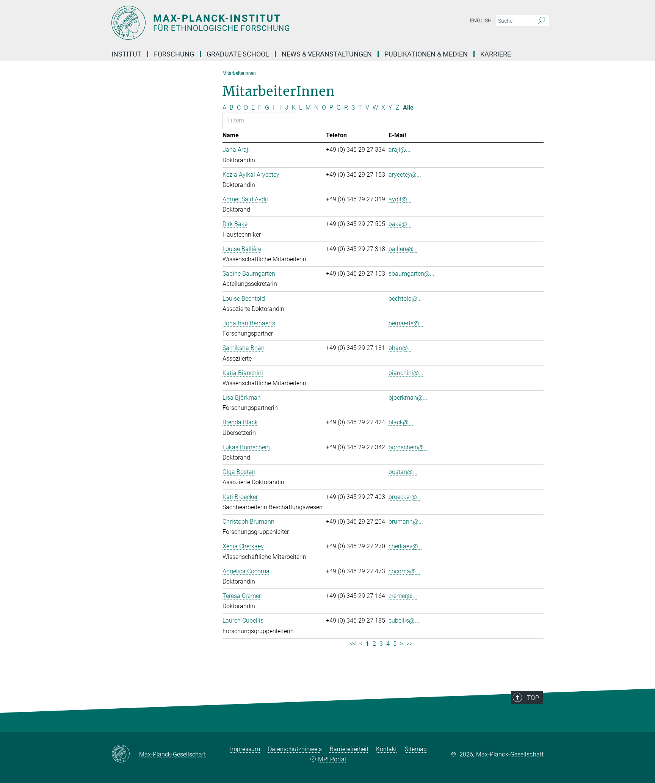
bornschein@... (408, 447)
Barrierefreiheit (349, 749)
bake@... (400, 224)
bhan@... (400, 347)
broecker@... (405, 497)
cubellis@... (404, 620)
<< (353, 643)
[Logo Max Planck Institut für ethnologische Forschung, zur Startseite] (253, 23)
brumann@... (406, 521)
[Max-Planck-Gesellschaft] (125, 754)
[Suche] (541, 21)
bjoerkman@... (408, 397)
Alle (408, 107)
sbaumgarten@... (411, 273)
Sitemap (416, 749)
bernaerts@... (406, 323)
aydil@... (400, 199)
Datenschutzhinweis (295, 749)
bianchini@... (406, 373)
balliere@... (403, 249)
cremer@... (403, 595)
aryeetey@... (405, 174)
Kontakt (386, 749)
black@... (401, 422)
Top (533, 697)
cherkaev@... (406, 546)
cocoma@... (404, 571)
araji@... (400, 149)
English (481, 20)
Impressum (245, 749)
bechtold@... (405, 298)
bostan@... (403, 471)
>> (409, 643)
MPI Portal (332, 759)
